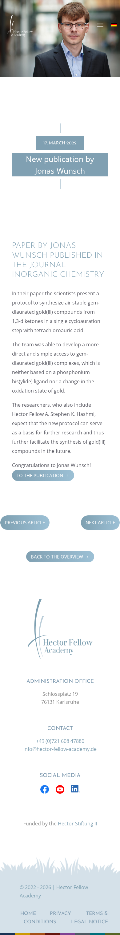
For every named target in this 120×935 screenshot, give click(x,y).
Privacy (60, 913)
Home (28, 913)
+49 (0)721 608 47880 (60, 741)
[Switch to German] (114, 24)
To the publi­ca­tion (43, 475)
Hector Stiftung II (77, 823)
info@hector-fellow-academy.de (60, 749)
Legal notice (89, 922)
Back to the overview (60, 556)
